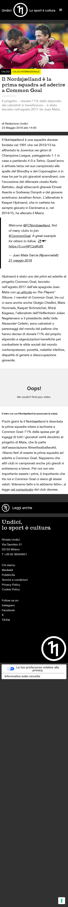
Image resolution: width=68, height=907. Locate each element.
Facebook (8, 610)
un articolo (24, 292)
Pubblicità (8, 574)
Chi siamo (8, 565)
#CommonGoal (19, 236)
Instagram (8, 605)
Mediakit (7, 570)
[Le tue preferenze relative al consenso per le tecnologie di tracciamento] (61, 900)
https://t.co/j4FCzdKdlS (26, 246)
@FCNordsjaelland (36, 225)
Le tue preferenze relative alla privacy (37, 668)
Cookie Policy (11, 589)
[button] (60, 10)
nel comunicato (22, 489)
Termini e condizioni (15, 579)
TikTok (6, 619)
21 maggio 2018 (20, 260)
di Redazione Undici (15, 123)
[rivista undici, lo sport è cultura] (28, 10)
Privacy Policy (11, 584)
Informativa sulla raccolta (22, 676)
